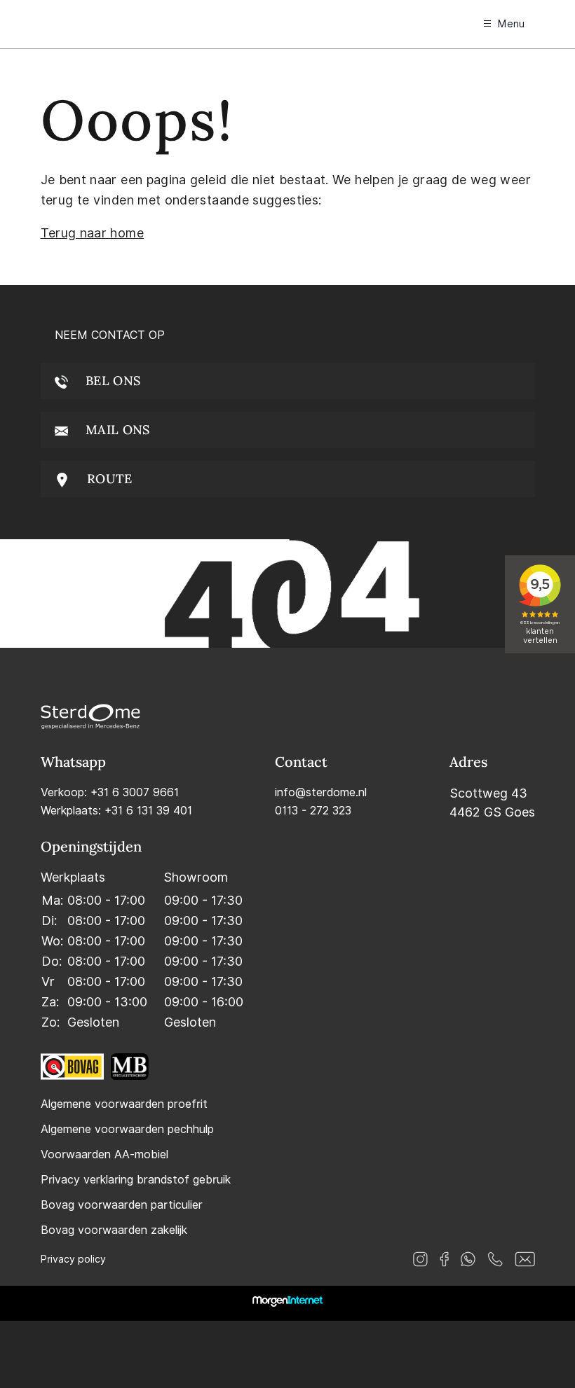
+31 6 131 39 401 (148, 810)
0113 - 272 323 (313, 810)
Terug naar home (92, 232)
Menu (511, 23)
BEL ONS (111, 381)
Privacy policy (73, 1259)
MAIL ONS (116, 430)
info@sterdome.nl (321, 792)
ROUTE (108, 479)
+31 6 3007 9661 (134, 792)
